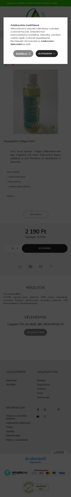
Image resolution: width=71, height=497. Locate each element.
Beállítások (21, 53)
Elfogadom (45, 53)
